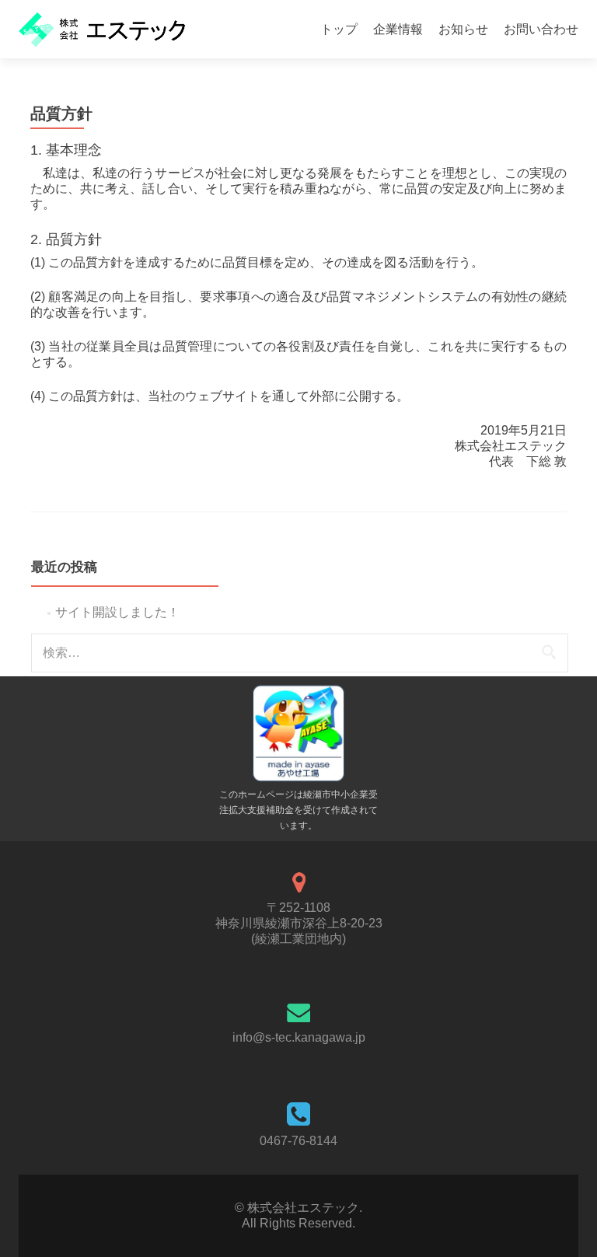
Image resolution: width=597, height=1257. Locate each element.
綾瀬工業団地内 (298, 938)
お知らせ (463, 29)
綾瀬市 (317, 794)
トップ (339, 29)
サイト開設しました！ (117, 612)
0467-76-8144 (298, 1140)
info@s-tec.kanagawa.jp (298, 1037)
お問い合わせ (541, 29)
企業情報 (398, 29)
